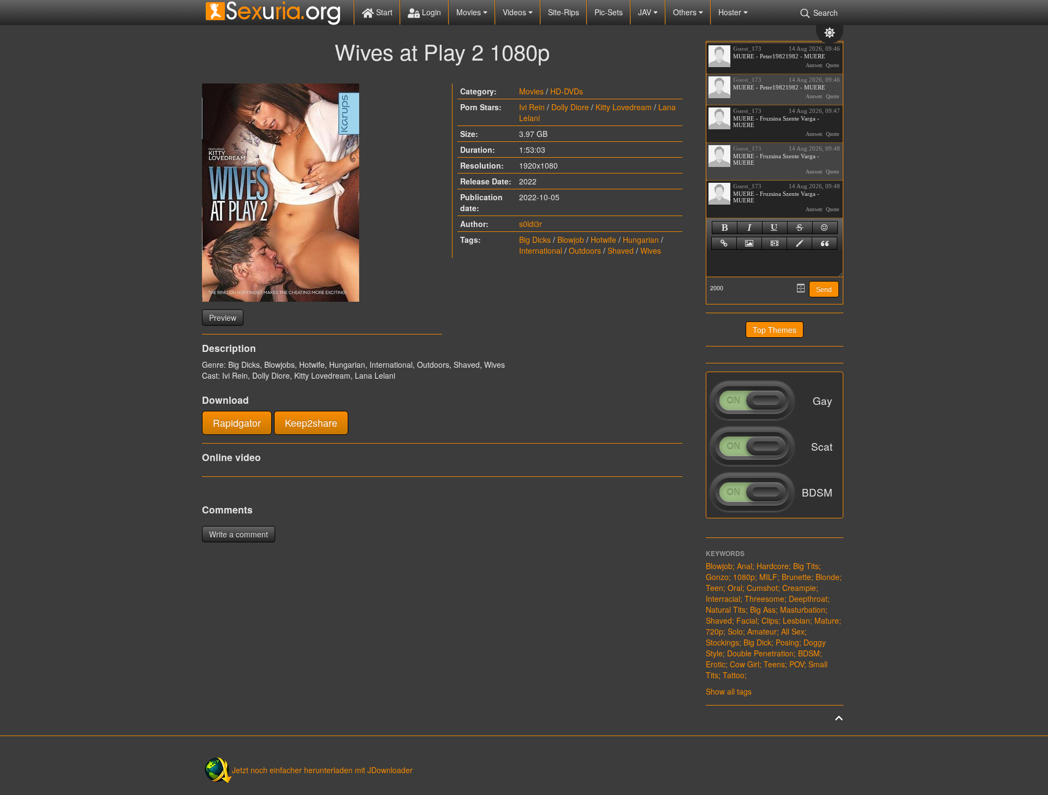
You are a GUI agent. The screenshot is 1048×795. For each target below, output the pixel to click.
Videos (515, 12)
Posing (787, 642)
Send (824, 290)
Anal (744, 565)
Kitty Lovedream (624, 106)
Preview (222, 317)
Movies (469, 12)
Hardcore (773, 565)
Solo (735, 631)
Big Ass (763, 609)
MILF (768, 576)
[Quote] (824, 243)
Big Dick (757, 642)
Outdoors (585, 250)
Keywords (725, 553)
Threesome (764, 598)
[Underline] (775, 227)
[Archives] (800, 288)
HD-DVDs (566, 91)
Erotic (715, 664)
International (540, 250)
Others (686, 12)
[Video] (774, 243)
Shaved (621, 250)
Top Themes (774, 329)
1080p (744, 576)
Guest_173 (747, 48)
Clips (769, 620)
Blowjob (570, 239)
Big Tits (806, 565)
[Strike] (800, 227)
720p (714, 631)
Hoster (730, 12)
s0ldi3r (530, 223)
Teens (774, 664)
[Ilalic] (750, 227)
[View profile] (719, 56)
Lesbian (796, 620)
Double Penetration (760, 653)
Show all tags (729, 691)
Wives (650, 250)
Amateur (762, 631)
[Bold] (724, 227)
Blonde (827, 576)
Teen (714, 587)
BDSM (809, 653)
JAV (645, 12)
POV (796, 664)
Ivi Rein (532, 106)
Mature (826, 620)
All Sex (793, 631)
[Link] (724, 243)
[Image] (749, 243)
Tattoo (734, 675)
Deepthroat (808, 598)
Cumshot (762, 587)
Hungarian (641, 239)
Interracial (723, 598)
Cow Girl (744, 664)
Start (383, 12)
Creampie (799, 587)
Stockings (722, 642)
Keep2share (311, 422)
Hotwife (603, 239)
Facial (746, 620)
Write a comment (238, 534)
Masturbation (802, 609)
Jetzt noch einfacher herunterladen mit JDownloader (322, 769)
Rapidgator (237, 422)
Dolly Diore (570, 106)
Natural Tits (726, 609)
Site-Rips (563, 12)
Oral (735, 587)
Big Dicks (535, 239)
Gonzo (717, 576)
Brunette (796, 576)
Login (430, 12)
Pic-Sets (608, 12)
